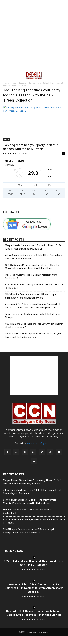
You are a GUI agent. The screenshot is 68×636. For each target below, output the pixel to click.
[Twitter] (34, 461)
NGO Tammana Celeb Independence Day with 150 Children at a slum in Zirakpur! (34, 325)
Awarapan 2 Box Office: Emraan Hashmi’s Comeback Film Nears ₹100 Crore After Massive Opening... (34, 588)
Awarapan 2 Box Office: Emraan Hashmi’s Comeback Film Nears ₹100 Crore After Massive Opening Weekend (33, 306)
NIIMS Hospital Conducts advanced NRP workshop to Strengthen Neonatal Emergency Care (31, 296)
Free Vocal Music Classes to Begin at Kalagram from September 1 (31, 276)
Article (6, 140)
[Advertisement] (34, 36)
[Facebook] (7, 452)
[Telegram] (59, 452)
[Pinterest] (42, 452)
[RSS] (50, 452)
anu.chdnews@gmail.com (40, 443)
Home (6, 83)
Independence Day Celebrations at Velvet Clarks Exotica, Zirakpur (33, 316)
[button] (5, 75)
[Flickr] (16, 452)
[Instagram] (25, 452)
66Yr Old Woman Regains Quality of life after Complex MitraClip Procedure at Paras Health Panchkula (32, 267)
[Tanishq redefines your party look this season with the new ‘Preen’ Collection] (34, 123)
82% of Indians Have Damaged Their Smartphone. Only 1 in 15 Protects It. (34, 286)
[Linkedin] (33, 452)
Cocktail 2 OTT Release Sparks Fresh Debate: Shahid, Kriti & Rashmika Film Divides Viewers (34, 335)
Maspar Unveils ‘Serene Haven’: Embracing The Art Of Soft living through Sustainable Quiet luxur (34, 247)
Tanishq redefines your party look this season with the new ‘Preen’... (30, 147)
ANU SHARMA (9, 153)
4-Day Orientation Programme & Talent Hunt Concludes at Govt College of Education (34, 257)
